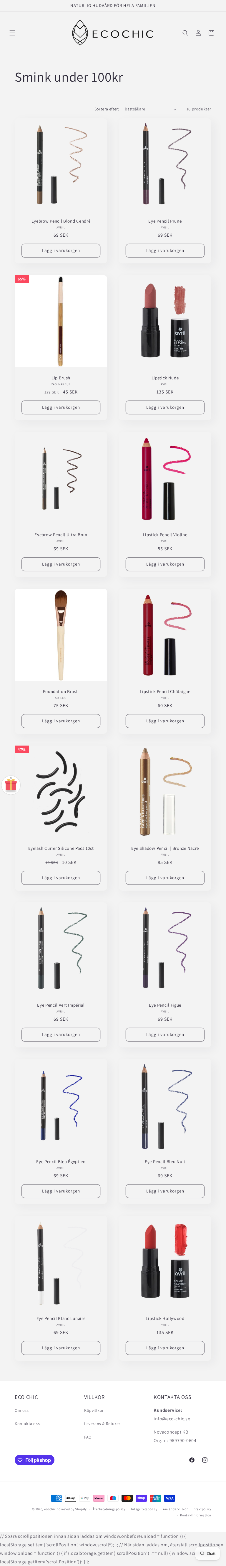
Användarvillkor (175, 1509)
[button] (12, 32)
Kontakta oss (27, 1423)
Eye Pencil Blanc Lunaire (61, 1318)
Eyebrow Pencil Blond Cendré (61, 221)
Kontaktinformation (195, 1515)
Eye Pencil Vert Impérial (61, 1005)
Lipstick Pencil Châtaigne (165, 691)
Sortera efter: (106, 109)
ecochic (50, 1509)
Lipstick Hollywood (165, 1318)
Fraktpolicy (202, 1509)
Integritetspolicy (144, 1509)
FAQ (88, 1437)
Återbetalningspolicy (109, 1509)
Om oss (22, 1410)
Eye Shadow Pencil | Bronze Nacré (165, 848)
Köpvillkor (94, 1410)
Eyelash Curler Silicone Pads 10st (61, 848)
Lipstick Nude (165, 378)
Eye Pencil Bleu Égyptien (61, 1161)
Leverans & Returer (102, 1423)
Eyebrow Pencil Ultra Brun (60, 534)
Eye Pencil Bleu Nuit (165, 1161)
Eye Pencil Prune (165, 221)
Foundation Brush (61, 691)
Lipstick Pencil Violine (165, 534)
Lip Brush (60, 378)
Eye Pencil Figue (165, 1005)
